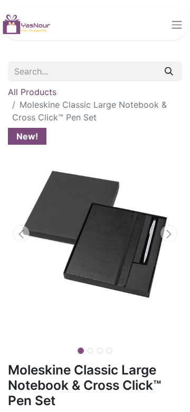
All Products (32, 92)
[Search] (169, 71)
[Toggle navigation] (177, 24)
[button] (21, 233)
